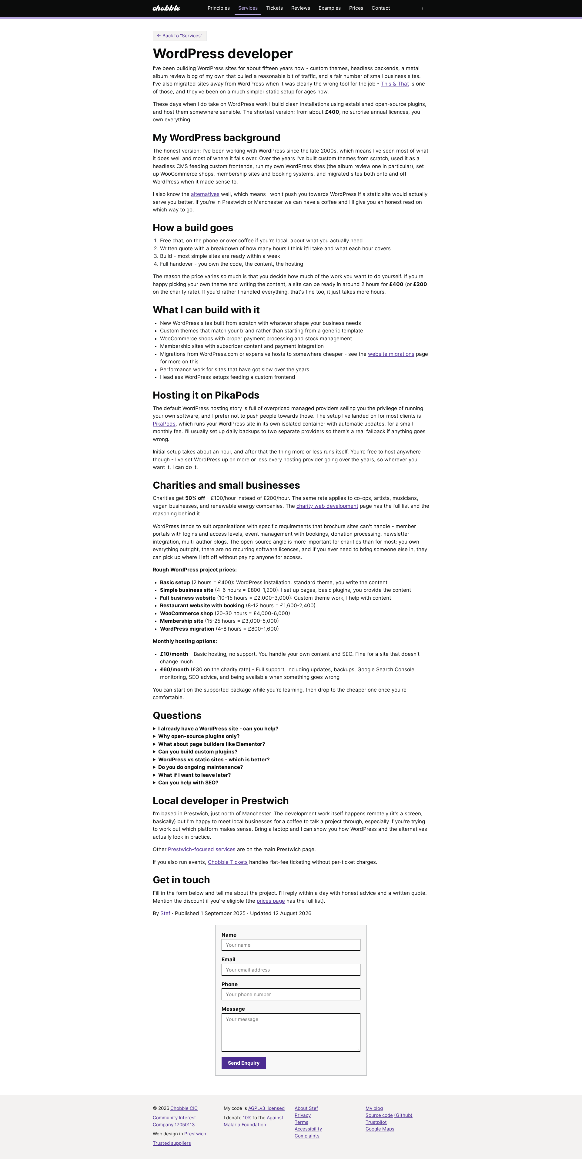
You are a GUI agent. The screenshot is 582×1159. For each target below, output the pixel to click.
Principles (219, 8)
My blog (374, 1108)
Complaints (307, 1136)
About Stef (306, 1108)
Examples (330, 8)
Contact (381, 8)
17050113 (185, 1124)
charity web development (327, 506)
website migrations (391, 354)
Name (229, 935)
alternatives (205, 194)
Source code (379, 1115)
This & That (395, 84)
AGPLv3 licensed (266, 1108)
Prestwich (195, 1134)
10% (247, 1117)
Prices (356, 8)
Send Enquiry (243, 1063)
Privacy (303, 1115)
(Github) (403, 1115)
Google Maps (380, 1129)
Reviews (300, 8)
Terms (301, 1122)
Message (233, 1009)
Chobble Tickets (228, 862)
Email (229, 959)
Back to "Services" (182, 36)
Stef (165, 913)
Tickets (274, 8)
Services (248, 8)
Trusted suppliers (172, 1143)
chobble (166, 6)
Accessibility (308, 1129)
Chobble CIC (184, 1108)
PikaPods (164, 424)
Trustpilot (376, 1122)
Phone (230, 984)
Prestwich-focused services (202, 849)
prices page (271, 901)
